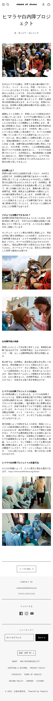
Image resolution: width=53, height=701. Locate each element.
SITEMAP (40, 681)
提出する (42, 638)
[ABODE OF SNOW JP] (26, 4)
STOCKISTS (16, 674)
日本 (25, 653)
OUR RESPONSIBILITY (30, 661)
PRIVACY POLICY (37, 668)
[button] (26, 569)
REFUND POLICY (16, 681)
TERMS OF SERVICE (32, 674)
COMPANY (30, 681)
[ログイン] (43, 4)
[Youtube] (32, 613)
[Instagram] (26, 613)
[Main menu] (3, 4)
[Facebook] (21, 613)
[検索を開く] (7, 4)
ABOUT (14, 661)
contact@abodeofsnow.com (26, 587)
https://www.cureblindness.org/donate (24, 471)
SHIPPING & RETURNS (17, 668)
